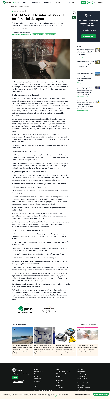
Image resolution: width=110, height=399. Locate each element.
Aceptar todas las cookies (101, 394)
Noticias (15, 2)
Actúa (24, 2)
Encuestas (58, 376)
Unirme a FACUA (88, 36)
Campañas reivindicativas (63, 371)
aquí (55, 396)
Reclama (58, 385)
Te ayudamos (34, 2)
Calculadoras (59, 387)
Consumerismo (38, 378)
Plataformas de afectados (63, 374)
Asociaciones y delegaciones (85, 374)
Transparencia (81, 376)
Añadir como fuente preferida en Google (21, 34)
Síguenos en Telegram (50, 34)
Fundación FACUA (82, 378)
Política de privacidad (83, 387)
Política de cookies (82, 390)
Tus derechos (59, 383)
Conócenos (47, 2)
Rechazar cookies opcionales (82, 394)
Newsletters (37, 381)
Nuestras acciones (39, 374)
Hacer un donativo (18, 381)
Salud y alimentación (82, 82)
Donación (90, 2)
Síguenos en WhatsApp (38, 34)
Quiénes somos (81, 371)
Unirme (83, 2)
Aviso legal (80, 385)
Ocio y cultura (80, 69)
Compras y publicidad (82, 57)
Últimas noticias (38, 371)
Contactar (57, 2)
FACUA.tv (36, 376)
